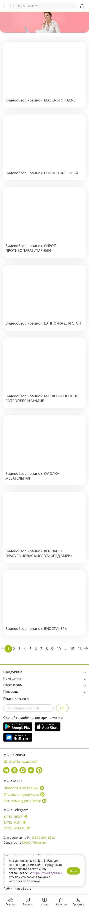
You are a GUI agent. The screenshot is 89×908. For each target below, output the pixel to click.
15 (72, 648)
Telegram (39, 842)
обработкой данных (47, 873)
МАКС (26, 842)
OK (62, 708)
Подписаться (14, 698)
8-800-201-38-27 (44, 837)
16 (80, 648)
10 (59, 648)
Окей (73, 871)
